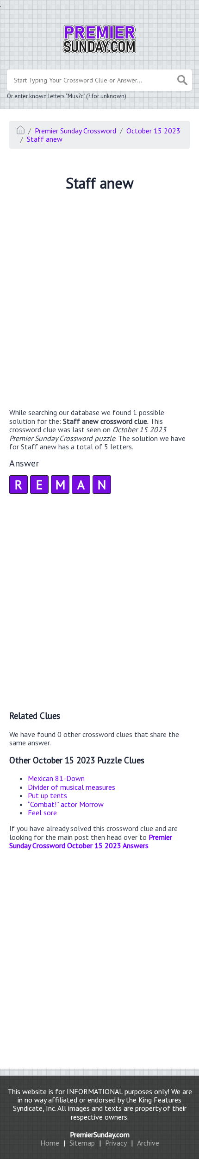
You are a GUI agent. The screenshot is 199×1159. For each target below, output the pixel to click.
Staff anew (44, 139)
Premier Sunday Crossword (75, 130)
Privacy (116, 1142)
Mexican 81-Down (56, 778)
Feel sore (42, 812)
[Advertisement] (99, 301)
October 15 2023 (153, 130)
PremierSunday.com (100, 1134)
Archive (148, 1142)
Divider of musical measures (71, 787)
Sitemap (82, 1142)
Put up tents (47, 795)
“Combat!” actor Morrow (66, 804)
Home (49, 1142)
